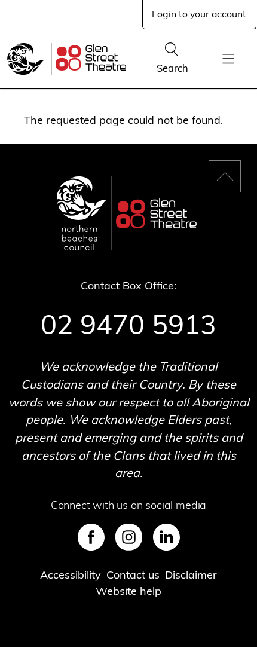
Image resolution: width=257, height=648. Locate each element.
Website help (128, 591)
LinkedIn (166, 537)
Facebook (91, 537)
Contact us (133, 575)
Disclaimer (191, 575)
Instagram (128, 537)
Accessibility (70, 575)
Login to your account (199, 14)
